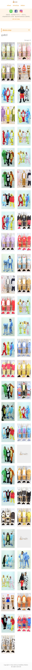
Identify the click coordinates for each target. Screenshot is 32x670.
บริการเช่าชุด (16, 5)
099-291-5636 (16, 19)
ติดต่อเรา (23, 5)
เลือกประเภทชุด (7, 30)
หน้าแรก (9, 5)
